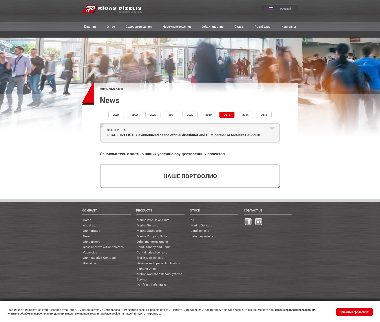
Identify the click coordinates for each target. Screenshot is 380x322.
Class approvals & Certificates (103, 247)
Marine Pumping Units (152, 236)
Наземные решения (177, 26)
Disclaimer (90, 263)
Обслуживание (212, 26)
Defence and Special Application (158, 263)
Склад (238, 26)
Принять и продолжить (355, 312)
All (192, 220)
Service (141, 279)
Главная (90, 26)
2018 (227, 115)
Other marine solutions (152, 241)
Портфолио (262, 26)
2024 (116, 115)
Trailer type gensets (150, 257)
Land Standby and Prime (153, 247)
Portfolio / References (151, 284)
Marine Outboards (149, 230)
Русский (285, 9)
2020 (190, 115)
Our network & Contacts (99, 257)
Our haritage (91, 230)
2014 (245, 115)
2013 (264, 115)
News (112, 88)
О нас (111, 26)
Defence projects (202, 236)
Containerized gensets (152, 252)
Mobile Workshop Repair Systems (159, 274)
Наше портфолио (190, 176)
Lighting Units (146, 268)
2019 (208, 115)
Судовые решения (139, 26)
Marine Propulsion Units (153, 220)
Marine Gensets (147, 225)
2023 (135, 115)
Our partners (91, 241)
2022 (153, 115)
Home (103, 88)
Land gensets (200, 230)
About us (89, 225)
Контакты (288, 26)
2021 (171, 115)
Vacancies (90, 252)
